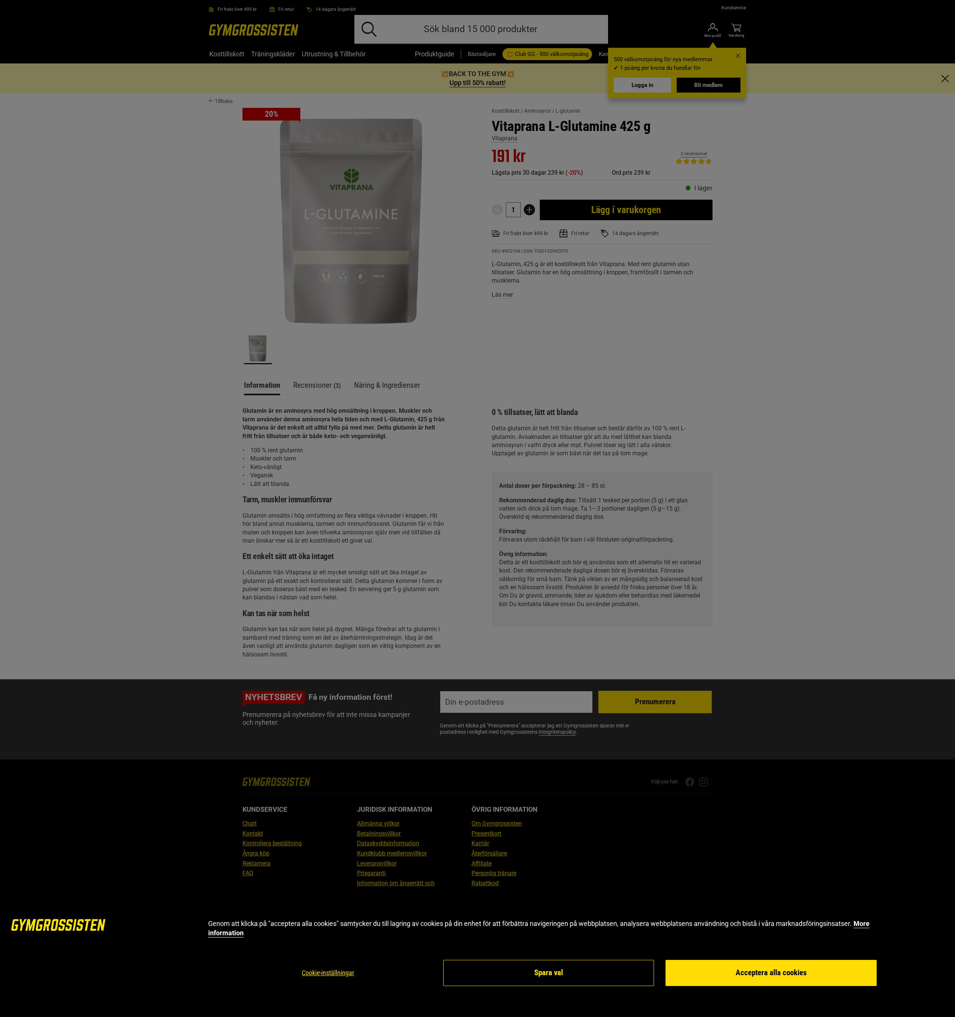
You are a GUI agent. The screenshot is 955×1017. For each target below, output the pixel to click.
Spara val (548, 972)
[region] (477, 953)
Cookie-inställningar (328, 973)
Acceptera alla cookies (771, 972)
